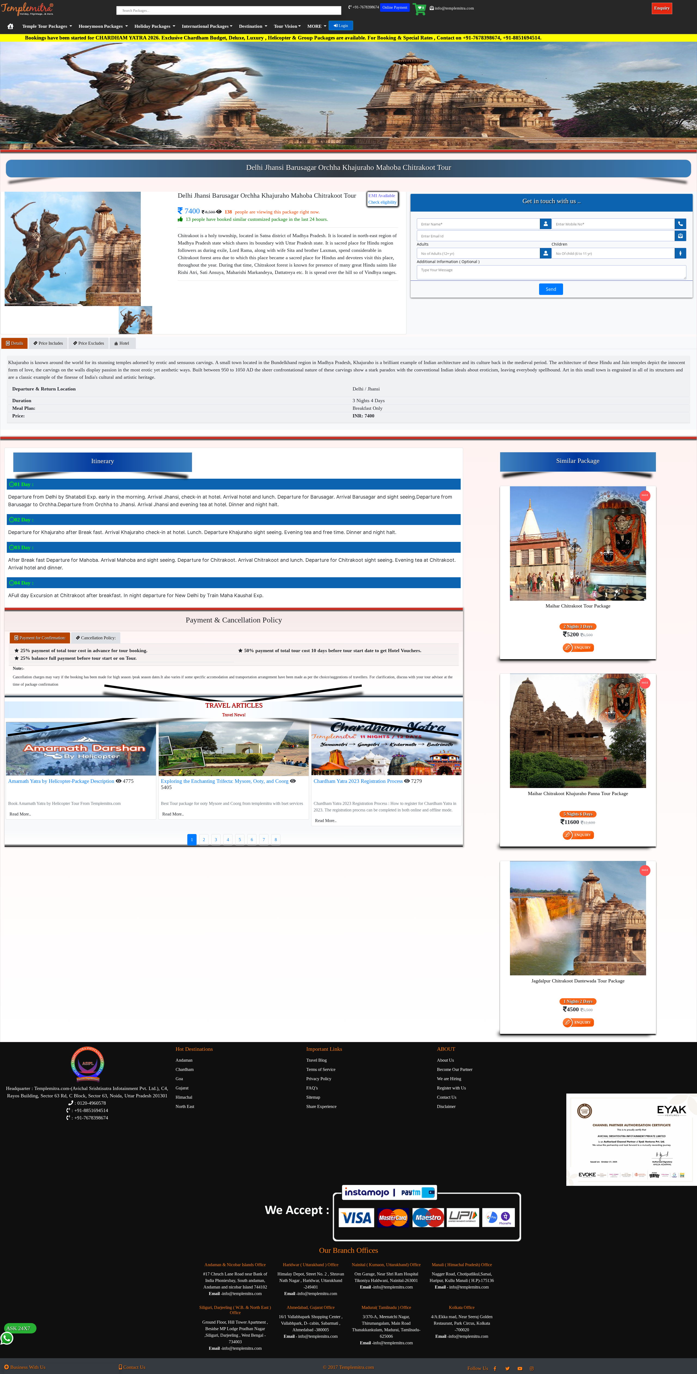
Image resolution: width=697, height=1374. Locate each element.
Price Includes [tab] (50, 343)
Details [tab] (16, 343)
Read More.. (20, 814)
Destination (250, 26)
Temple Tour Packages (44, 26)
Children (559, 244)
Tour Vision (285, 26)
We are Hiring (449, 1078)
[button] (206, 26)
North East (185, 1106)
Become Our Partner (454, 1069)
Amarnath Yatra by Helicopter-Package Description (62, 781)
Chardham (185, 1069)
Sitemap (313, 1097)
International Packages (205, 26)
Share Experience (321, 1106)
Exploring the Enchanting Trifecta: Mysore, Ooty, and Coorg (225, 781)
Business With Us (27, 1367)
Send (551, 289)
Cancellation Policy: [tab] (98, 638)
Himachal (184, 1097)
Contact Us (446, 1097)
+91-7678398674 (365, 7)
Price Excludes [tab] (90, 343)
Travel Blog (316, 1060)
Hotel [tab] (124, 343)
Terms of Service (320, 1069)
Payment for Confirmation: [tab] (42, 638)
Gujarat (182, 1088)
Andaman (184, 1060)
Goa (179, 1078)
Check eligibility (382, 202)
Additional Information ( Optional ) (448, 262)
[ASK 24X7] (7, 1349)
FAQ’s (312, 1088)
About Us (445, 1060)
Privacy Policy (318, 1078)
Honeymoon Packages (101, 26)
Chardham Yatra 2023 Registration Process (359, 781)
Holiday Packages (152, 26)
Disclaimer (446, 1106)
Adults (423, 244)
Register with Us (451, 1088)
